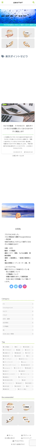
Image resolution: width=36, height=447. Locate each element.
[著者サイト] (11, 286)
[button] (31, 250)
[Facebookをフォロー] (20, 286)
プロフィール (27, 435)
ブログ (18, 315)
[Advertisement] (18, 80)
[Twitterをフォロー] (16, 286)
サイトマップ (27, 438)
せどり (18, 311)
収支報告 (18, 323)
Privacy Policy (19, 441)
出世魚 (18, 229)
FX (18, 304)
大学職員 (18, 326)
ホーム (10, 435)
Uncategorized (18, 308)
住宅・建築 (18, 319)
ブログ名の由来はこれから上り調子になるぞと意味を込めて (20, 25)
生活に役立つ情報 (18, 334)
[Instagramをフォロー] (25, 286)
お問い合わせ (10, 438)
